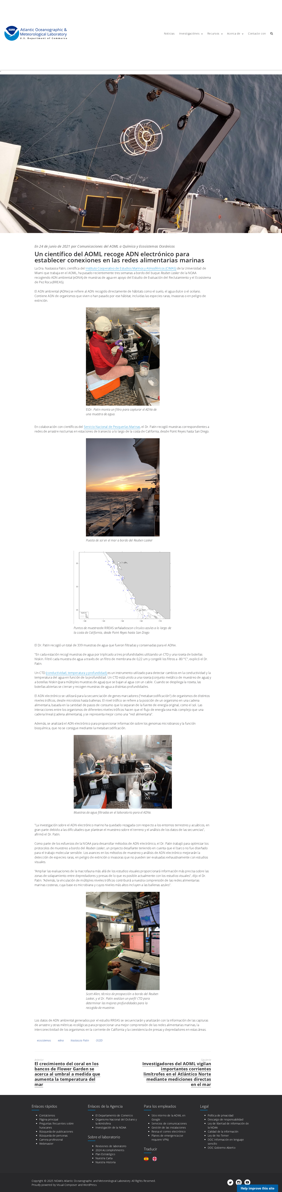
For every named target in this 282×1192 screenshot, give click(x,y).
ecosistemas (44, 1040)
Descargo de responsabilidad (225, 1119)
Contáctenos (47, 1115)
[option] (155, 1159)
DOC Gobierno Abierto (221, 1147)
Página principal (48, 1119)
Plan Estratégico (105, 1154)
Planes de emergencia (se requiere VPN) (167, 1137)
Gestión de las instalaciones (169, 1127)
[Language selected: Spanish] (152, 1159)
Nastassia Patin (80, 1040)
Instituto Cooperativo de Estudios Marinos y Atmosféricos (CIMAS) (131, 268)
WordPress (89, 1185)
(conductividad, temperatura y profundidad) (76, 673)
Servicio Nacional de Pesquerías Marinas (112, 427)
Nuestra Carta (104, 1158)
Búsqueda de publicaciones (56, 1131)
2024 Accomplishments (110, 1150)
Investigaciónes (189, 33)
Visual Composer (67, 1185)
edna (61, 1040)
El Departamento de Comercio (114, 1115)
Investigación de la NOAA (111, 1127)
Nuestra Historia (106, 1162)
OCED (99, 1040)
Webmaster (46, 1143)
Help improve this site (257, 1188)
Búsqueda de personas (53, 1135)
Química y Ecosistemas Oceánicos (149, 246)
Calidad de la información (223, 1131)
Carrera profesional (51, 1139)
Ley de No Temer (218, 1135)
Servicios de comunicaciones (169, 1123)
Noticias (169, 33)
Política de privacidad (220, 1115)
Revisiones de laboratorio (111, 1146)
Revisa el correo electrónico (169, 1131)
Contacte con (257, 33)
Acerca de (233, 33)
